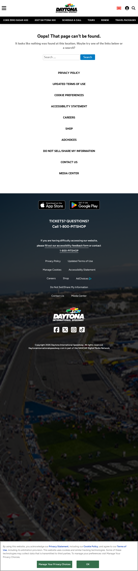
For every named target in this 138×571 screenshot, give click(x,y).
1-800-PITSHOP (69, 250)
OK (87, 564)
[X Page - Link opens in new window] (65, 331)
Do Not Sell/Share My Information (69, 287)
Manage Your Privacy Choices (55, 564)
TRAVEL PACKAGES (125, 20)
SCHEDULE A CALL (71, 20)
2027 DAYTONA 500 (45, 20)
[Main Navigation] (3, 8)
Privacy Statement (58, 546)
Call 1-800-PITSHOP (69, 226)
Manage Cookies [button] (52, 269)
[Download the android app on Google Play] (84, 212)
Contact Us (57, 295)
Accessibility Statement (82, 269)
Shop (66, 278)
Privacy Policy (53, 261)
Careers (51, 278)
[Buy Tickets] (119, 8)
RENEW (105, 20)
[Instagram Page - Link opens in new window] (74, 331)
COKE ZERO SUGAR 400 (15, 20)
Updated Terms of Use (80, 261)
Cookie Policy (91, 546)
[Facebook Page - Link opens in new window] (56, 331)
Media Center (79, 295)
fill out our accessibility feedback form (67, 245)
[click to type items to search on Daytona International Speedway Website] (133, 8)
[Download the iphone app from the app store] (51, 208)
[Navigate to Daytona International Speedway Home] (66, 8)
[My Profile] (127, 8)
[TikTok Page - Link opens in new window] (82, 331)
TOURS (91, 20)
